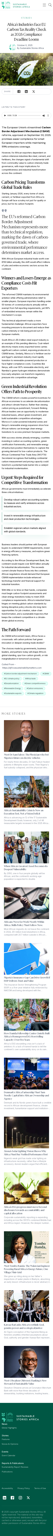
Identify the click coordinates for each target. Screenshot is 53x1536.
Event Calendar (8, 1456)
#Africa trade (30, 679)
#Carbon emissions (35, 688)
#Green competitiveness (35, 683)
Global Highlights (9, 1428)
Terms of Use (40, 1488)
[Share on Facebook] (19, 92)
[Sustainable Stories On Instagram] (20, 1497)
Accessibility (7, 1488)
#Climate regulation (35, 693)
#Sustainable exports (12, 693)
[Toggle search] (50, 5)
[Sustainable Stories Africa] (18, 5)
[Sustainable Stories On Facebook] (12, 1497)
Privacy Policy (23, 1488)
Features (6, 1439)
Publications (7, 1472)
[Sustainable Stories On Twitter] (28, 1497)
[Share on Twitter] (33, 92)
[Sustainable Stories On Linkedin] (4, 1497)
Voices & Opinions (10, 1444)
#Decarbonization (11, 683)
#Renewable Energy (12, 688)
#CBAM (46, 674)
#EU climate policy (11, 679)
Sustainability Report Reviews (15, 1467)
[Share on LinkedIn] (26, 92)
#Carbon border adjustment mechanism (20, 674)
